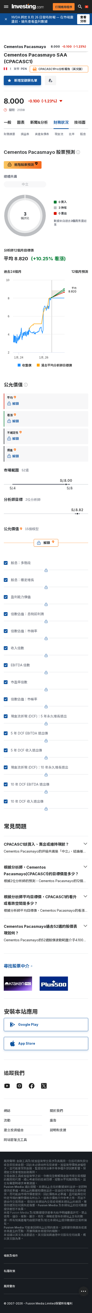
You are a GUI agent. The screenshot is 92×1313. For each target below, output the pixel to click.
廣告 (53, 1120)
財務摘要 (9, 134)
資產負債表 (42, 134)
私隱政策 (9, 1271)
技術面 (80, 122)
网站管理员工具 (15, 1140)
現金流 (59, 134)
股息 (83, 134)
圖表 (21, 122)
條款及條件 (11, 1255)
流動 (7, 1120)
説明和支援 (58, 1130)
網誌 (7, 1111)
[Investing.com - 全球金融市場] (28, 6)
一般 (7, 122)
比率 (72, 134)
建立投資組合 (14, 1130)
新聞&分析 (39, 122)
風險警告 (9, 1286)
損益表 (25, 134)
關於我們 (56, 1111)
